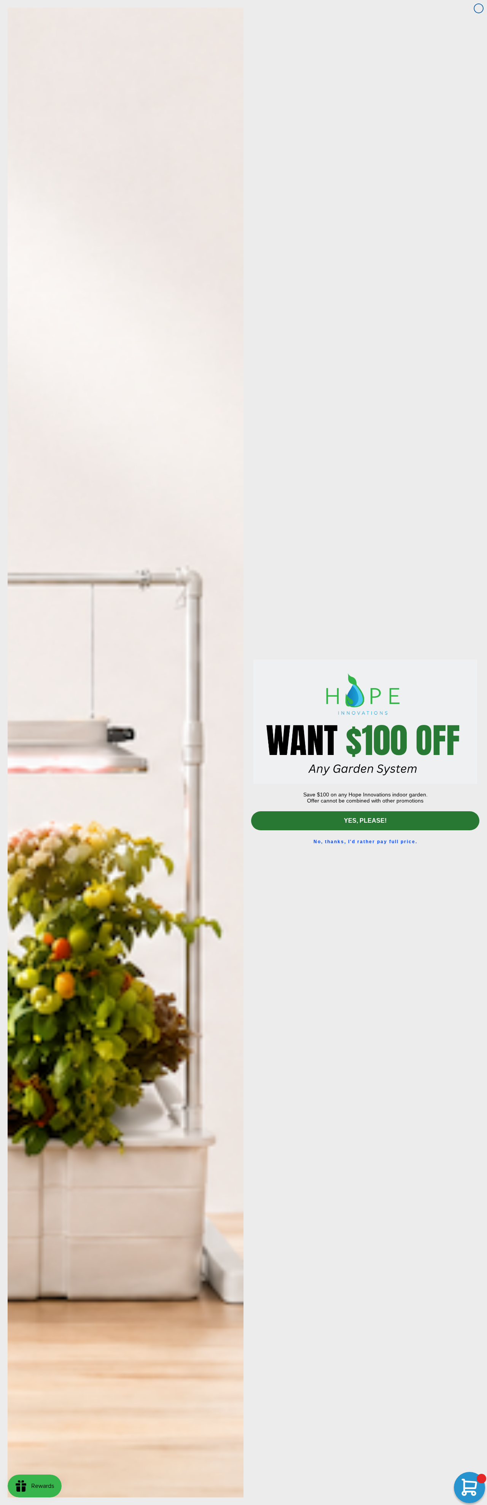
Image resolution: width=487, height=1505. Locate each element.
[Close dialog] (478, 8)
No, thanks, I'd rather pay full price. (365, 841)
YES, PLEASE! (365, 820)
